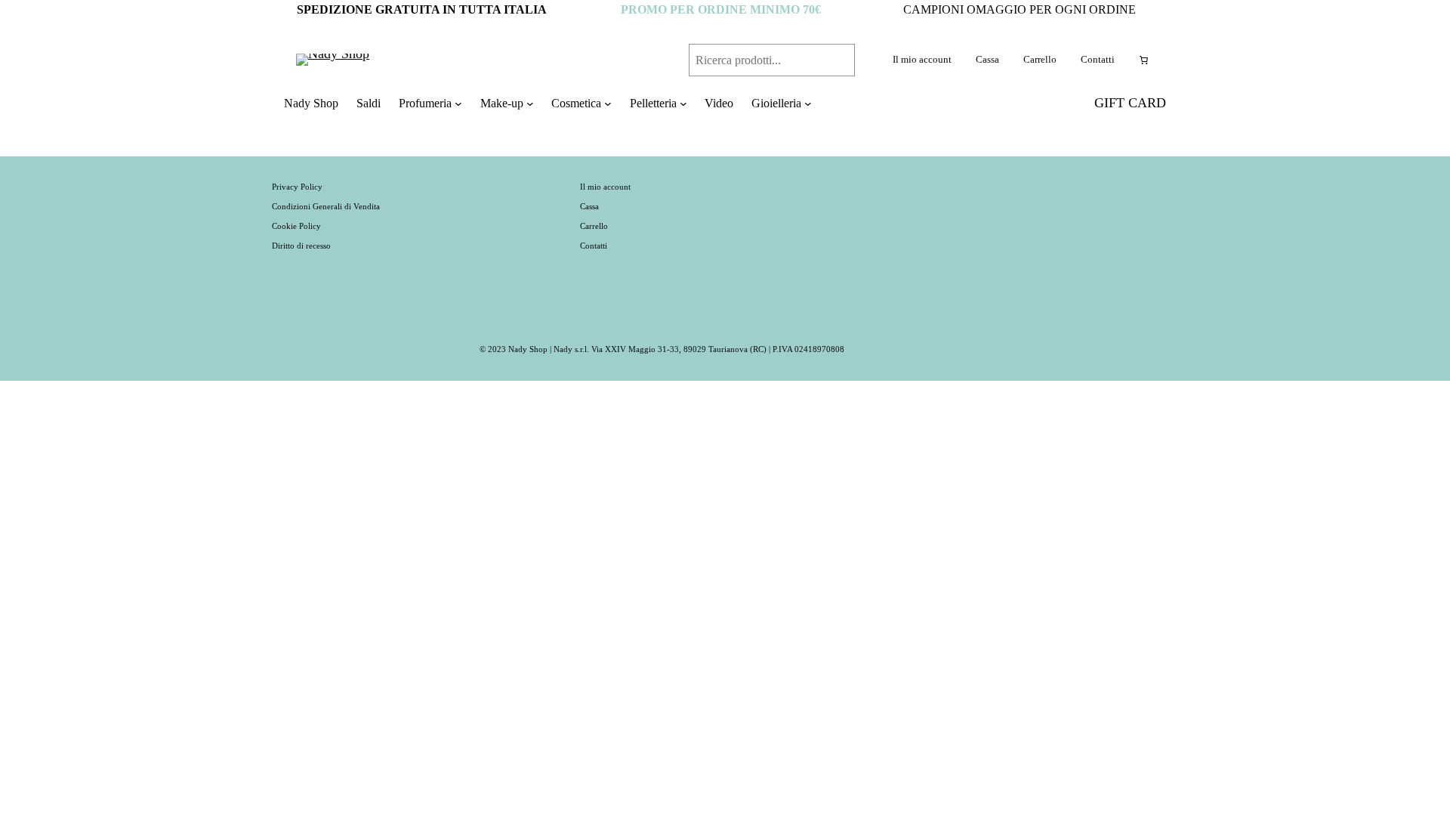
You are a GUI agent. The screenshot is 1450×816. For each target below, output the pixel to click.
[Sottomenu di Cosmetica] (608, 103)
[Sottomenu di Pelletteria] (683, 103)
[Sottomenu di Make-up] (530, 103)
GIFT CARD (1130, 102)
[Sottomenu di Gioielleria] (808, 103)
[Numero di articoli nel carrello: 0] (1143, 59)
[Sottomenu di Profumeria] (458, 103)
